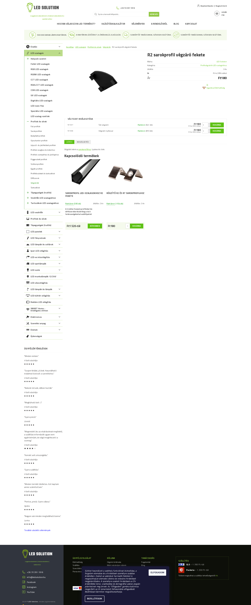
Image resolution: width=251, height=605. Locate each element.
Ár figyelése (210, 86)
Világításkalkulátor (113, 23)
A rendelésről (159, 23)
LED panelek (36, 231)
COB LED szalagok (39, 90)
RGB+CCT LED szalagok (42, 84)
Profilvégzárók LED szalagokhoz (214, 65)
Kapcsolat (191, 23)
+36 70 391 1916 (35, 572)
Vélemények (138, 23)
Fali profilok (35, 126)
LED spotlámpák (38, 263)
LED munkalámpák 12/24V (43, 276)
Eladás (34, 46)
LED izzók (35, 270)
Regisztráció (221, 5)
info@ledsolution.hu (36, 577)
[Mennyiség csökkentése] (209, 126)
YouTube (31, 592)
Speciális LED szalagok (42, 111)
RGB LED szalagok (39, 69)
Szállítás (76, 565)
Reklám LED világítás (41, 302)
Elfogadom (157, 572)
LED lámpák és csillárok (42, 244)
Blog (176, 23)
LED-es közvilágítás (40, 257)
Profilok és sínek (39, 121)
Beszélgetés (83, 142)
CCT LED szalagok (39, 79)
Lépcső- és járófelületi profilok (43, 145)
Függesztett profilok (39, 159)
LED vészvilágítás (39, 282)
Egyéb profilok (36, 168)
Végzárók (35, 183)
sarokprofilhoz (84, 149)
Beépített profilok (38, 136)
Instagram (31, 587)
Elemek (34, 329)
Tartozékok (35, 187)
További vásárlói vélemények (37, 530)
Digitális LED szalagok (41, 100)
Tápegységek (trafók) (41, 192)
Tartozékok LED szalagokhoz (45, 203)
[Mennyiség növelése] (209, 124)
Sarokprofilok (36, 131)
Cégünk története (114, 562)
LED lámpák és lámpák (41, 289)
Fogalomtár (145, 562)
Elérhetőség (78, 562)
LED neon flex (37, 105)
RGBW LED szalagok (40, 74)
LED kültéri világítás (40, 295)
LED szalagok (37, 53)
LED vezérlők (37, 212)
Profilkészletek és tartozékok (43, 173)
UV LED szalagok (39, 95)
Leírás (69, 142)
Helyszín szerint (38, 58)
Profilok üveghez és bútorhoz (43, 150)
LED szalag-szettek (40, 116)
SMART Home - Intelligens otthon (39, 309)
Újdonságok (36, 336)
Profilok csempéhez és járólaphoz (45, 154)
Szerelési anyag (38, 323)
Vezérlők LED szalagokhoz (43, 197)
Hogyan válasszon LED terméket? (76, 23)
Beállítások (94, 599)
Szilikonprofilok (37, 164)
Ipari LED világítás (39, 250)
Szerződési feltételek (81, 568)
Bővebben (95, 226)
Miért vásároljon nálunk (116, 565)
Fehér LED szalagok (40, 64)
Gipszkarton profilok (39, 140)
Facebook (31, 582)
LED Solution (222, 61)
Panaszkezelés (79, 571)
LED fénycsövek (38, 238)
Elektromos (36, 317)
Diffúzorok (35, 178)
